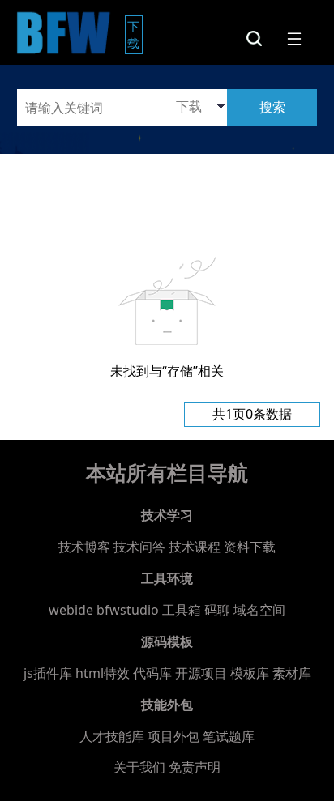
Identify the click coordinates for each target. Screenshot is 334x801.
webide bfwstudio (105, 610)
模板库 (249, 673)
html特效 (102, 673)
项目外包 (173, 736)
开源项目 (201, 673)
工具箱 (181, 610)
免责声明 (195, 767)
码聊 (217, 610)
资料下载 (250, 547)
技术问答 (139, 547)
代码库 (152, 673)
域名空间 (259, 610)
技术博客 (84, 547)
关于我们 (139, 767)
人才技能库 (111, 736)
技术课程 (195, 547)
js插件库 (48, 673)
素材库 (291, 673)
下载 (135, 34)
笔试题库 (229, 736)
